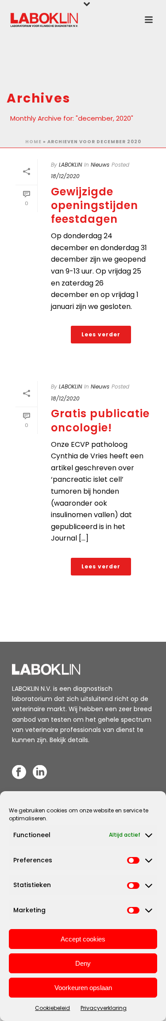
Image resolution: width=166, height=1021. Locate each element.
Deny (83, 963)
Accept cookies (83, 939)
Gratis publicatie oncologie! (100, 420)
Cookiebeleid (52, 1008)
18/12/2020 (65, 176)
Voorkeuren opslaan (83, 987)
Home (33, 141)
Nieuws (100, 164)
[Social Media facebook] (19, 772)
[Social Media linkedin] (40, 772)
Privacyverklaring (104, 1008)
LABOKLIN (70, 164)
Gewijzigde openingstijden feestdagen (94, 205)
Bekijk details (69, 739)
